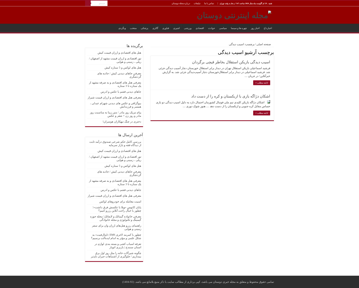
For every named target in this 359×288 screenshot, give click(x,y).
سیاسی (223, 28)
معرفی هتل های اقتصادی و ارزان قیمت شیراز (114, 97)
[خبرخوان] (152, 52)
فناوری (165, 28)
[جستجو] (88, 3)
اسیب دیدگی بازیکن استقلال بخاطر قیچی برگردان (231, 62)
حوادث (211, 28)
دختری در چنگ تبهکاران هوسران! (122, 121)
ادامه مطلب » (261, 82)
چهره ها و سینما (239, 28)
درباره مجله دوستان (181, 3)
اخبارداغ (268, 28)
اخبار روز (255, 28)
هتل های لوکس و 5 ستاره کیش (123, 67)
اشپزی (176, 28)
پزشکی (144, 28)
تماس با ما (209, 3)
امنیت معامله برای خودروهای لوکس (120, 201)
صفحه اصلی (264, 44)
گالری (155, 28)
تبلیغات (197, 3)
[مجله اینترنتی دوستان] (234, 14)
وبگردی (122, 28)
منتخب (133, 28)
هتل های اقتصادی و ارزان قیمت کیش (119, 52)
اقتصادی (200, 28)
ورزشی (187, 28)
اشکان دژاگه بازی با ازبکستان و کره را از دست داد (230, 96)
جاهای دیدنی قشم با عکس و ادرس (121, 91)
